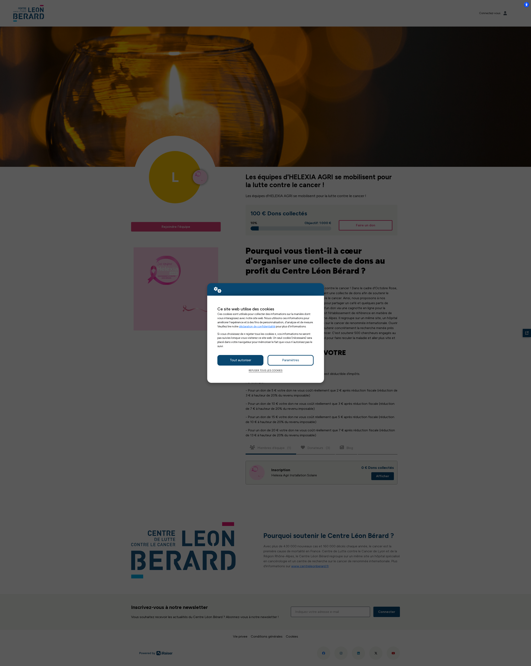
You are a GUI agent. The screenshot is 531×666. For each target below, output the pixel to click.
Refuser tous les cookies (266, 370)
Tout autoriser (240, 360)
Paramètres (290, 360)
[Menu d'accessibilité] (526, 4)
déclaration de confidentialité (257, 326)
